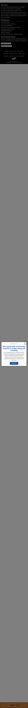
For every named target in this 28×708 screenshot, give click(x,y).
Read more (14, 363)
